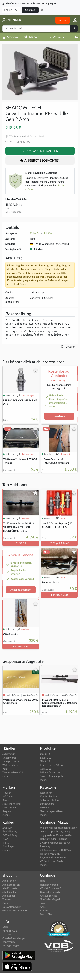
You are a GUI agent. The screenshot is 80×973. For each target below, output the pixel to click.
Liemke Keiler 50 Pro (51, 764)
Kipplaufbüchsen (49, 796)
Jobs (42, 902)
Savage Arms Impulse (52, 776)
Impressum (8, 941)
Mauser (6, 792)
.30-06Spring (9, 831)
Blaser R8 (45, 753)
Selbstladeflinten (49, 800)
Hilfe (42, 880)
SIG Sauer (7, 796)
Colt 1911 (45, 768)
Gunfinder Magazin (50, 899)
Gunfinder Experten (51, 891)
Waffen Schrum (10, 764)
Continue (30, 9)
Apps (43, 906)
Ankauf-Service (48, 895)
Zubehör (34, 233)
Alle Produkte (9, 888)
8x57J (6, 842)
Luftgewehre (47, 803)
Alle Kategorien (11, 884)
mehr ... (6, 776)
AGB (5, 926)
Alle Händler (9, 891)
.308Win (7, 827)
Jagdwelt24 (9, 753)
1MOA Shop (13, 204)
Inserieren (62, 19)
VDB (5, 768)
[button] (74, 20)
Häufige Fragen (10, 945)
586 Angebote (13, 211)
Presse (44, 910)
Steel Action (9, 807)
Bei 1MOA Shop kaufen (40, 151)
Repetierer (46, 792)
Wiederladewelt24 (12, 772)
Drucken (70, 346)
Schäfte (47, 233)
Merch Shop (46, 914)
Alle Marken (9, 880)
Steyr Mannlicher (11, 803)
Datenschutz (9, 934)
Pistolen (44, 807)
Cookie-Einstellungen (14, 938)
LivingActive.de (10, 761)
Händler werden (49, 884)
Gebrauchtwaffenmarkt (15, 910)
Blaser (5, 800)
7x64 (5, 838)
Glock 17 (45, 761)
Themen (6, 899)
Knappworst (9, 757)
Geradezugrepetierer (51, 811)
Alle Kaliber (8, 895)
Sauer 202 (46, 757)
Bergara (6, 811)
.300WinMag (9, 835)
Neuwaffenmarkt (11, 906)
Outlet (6, 902)
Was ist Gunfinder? (50, 888)
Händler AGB (9, 930)
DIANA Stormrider (50, 772)
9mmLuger (8, 846)
